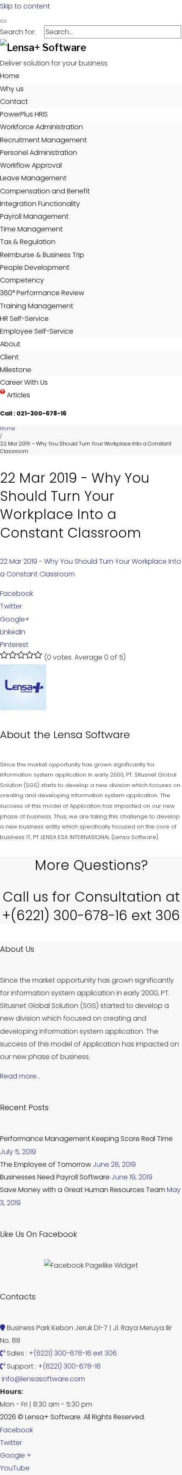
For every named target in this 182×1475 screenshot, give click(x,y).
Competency (22, 280)
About (10, 344)
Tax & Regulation (27, 242)
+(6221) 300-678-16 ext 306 (73, 1353)
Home (9, 76)
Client (9, 357)
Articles (17, 395)
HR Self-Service (24, 318)
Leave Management (33, 178)
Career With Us (24, 382)
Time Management (31, 229)
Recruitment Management (43, 140)
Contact (14, 101)
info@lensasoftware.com (43, 1379)
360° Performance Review (42, 293)
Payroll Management (34, 216)
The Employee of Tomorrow (45, 1164)
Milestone (15, 370)
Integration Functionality (40, 204)
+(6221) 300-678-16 (69, 1366)
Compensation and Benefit (45, 191)
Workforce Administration (41, 127)
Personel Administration (38, 153)
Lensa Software (91, 735)
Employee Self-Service (36, 331)
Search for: (18, 32)
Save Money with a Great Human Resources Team (82, 1190)
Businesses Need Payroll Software (55, 1177)
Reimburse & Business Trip (42, 255)
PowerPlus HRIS (24, 114)
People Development (34, 267)
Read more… (20, 1076)
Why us (12, 89)
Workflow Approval (31, 165)
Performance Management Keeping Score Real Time (86, 1139)
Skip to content (25, 6)
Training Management (36, 306)
